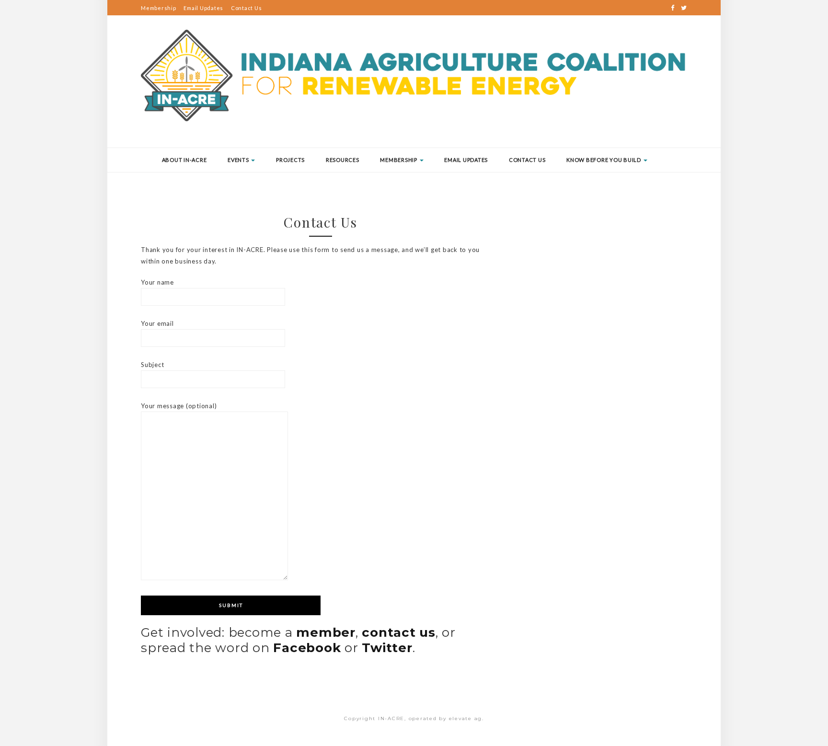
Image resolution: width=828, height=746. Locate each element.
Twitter (387, 647)
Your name (157, 282)
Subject (152, 364)
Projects (290, 160)
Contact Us (246, 8)
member (326, 632)
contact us (399, 632)
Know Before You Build (604, 160)
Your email (157, 323)
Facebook (307, 647)
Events (239, 160)
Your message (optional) (179, 406)
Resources (342, 160)
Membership (158, 8)
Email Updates (203, 8)
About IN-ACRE (184, 160)
